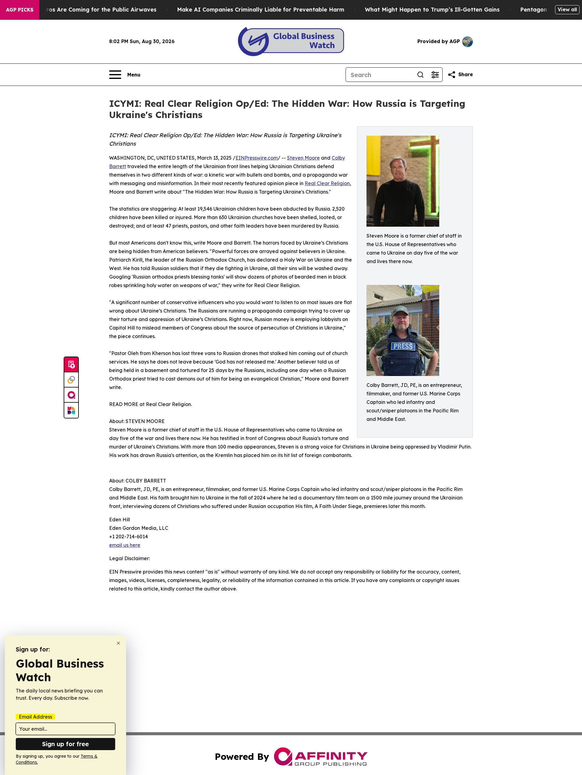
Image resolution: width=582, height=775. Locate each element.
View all (567, 9)
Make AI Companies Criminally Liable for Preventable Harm (260, 9)
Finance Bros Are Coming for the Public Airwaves (87, 9)
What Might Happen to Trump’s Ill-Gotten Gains (432, 9)
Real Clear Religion (327, 183)
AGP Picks (19, 10)
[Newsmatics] (71, 410)
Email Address (35, 717)
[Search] (420, 75)
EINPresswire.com (257, 158)
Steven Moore (303, 158)
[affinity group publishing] (71, 395)
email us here (124, 545)
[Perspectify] (71, 380)
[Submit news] (71, 364)
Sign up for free (65, 744)
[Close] (118, 643)
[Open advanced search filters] (435, 75)
